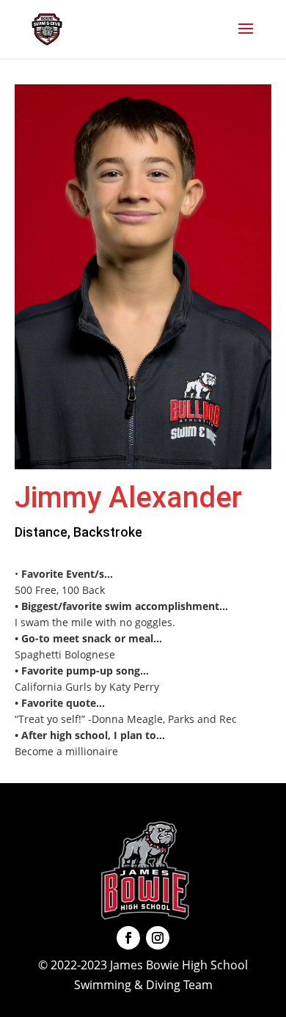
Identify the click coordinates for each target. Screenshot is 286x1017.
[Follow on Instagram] (157, 938)
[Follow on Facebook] (128, 938)
